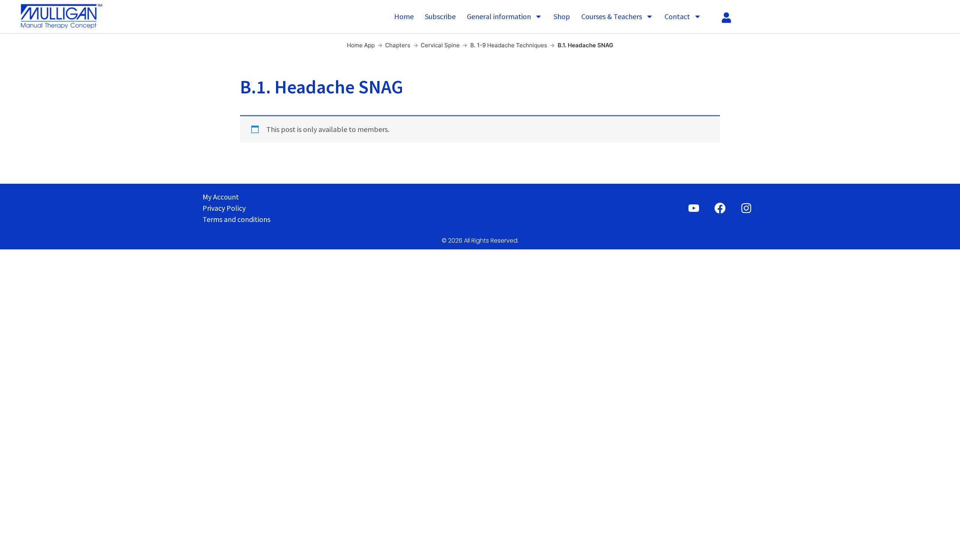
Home (404, 16)
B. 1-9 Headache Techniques (508, 45)
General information (499, 16)
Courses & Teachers (611, 16)
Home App (361, 45)
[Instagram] (746, 208)
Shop (562, 16)
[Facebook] (720, 208)
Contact (677, 16)
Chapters (397, 45)
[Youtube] (693, 208)
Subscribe (440, 16)
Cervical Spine (440, 45)
